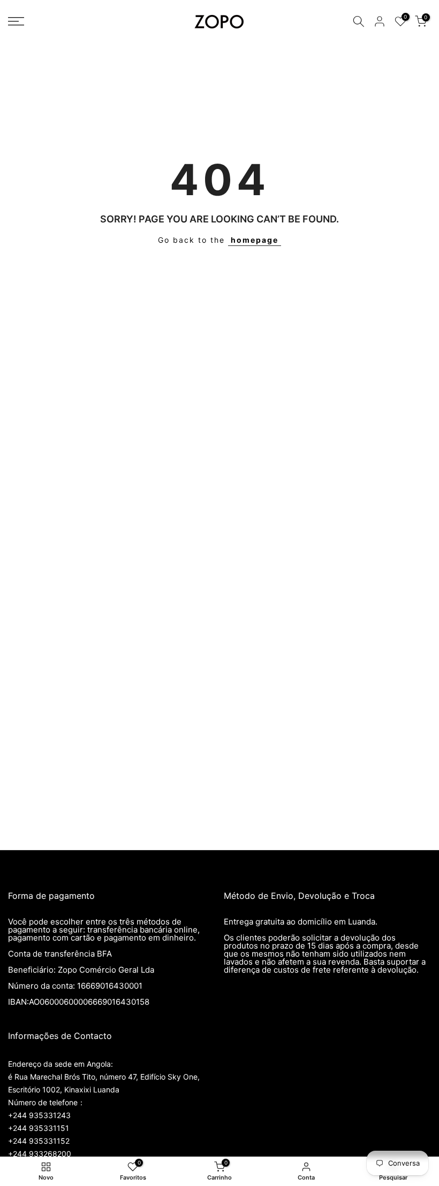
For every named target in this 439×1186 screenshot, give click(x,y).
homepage (254, 239)
